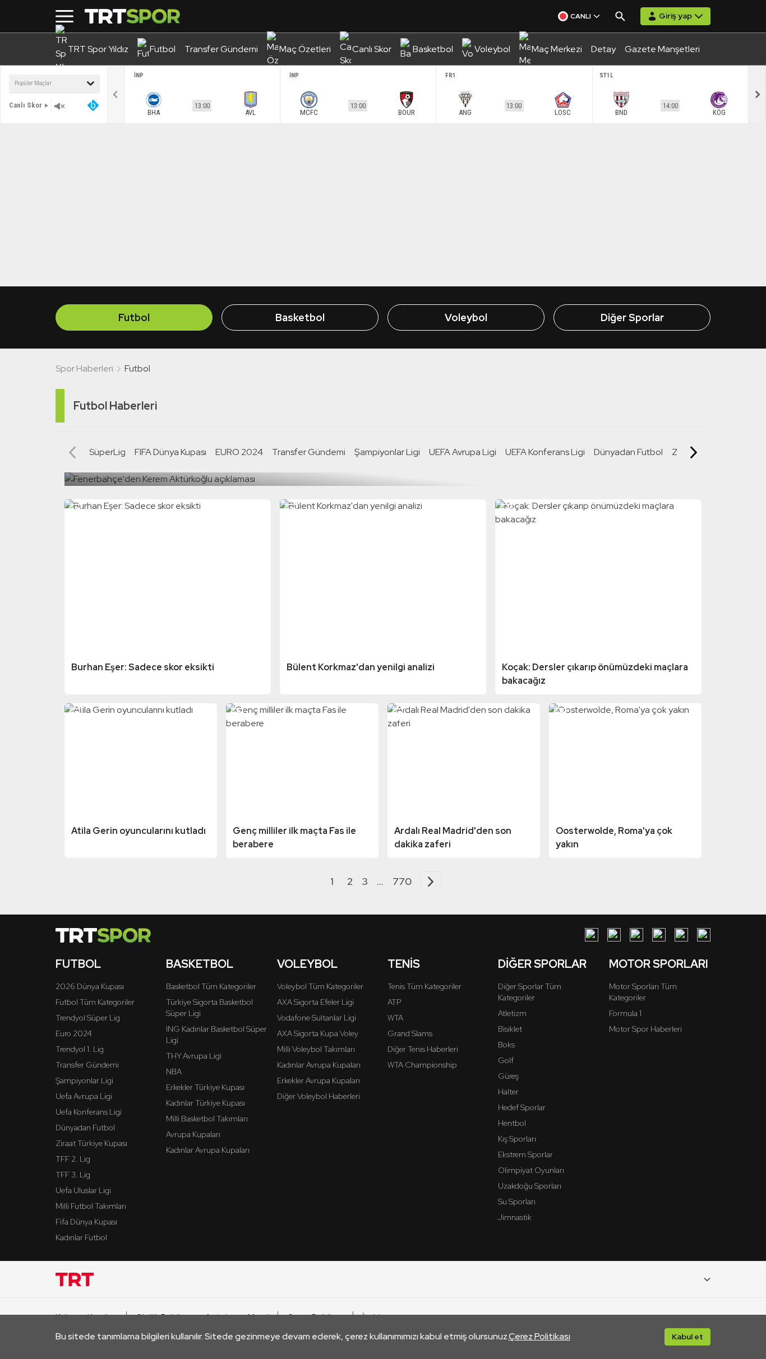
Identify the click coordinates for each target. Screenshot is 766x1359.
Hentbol (512, 1123)
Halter (508, 1092)
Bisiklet (510, 1029)
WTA (395, 1018)
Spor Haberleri (84, 368)
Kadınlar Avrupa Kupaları (208, 1150)
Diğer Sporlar (632, 317)
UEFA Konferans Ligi (545, 452)
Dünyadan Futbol (628, 452)
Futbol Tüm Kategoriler (95, 1002)
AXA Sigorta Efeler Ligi (315, 1002)
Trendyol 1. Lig (80, 1049)
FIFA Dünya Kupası (170, 452)
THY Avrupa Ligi (194, 1056)
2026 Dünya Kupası (90, 986)
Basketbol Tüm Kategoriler (211, 986)
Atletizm (512, 1013)
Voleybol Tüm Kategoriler (320, 986)
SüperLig (107, 452)
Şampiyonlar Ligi (387, 452)
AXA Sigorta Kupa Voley (317, 1033)
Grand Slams (409, 1033)
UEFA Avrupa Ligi (462, 452)
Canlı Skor (25, 105)
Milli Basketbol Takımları (207, 1119)
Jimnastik (515, 1217)
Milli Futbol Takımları (91, 1206)
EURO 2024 (239, 452)
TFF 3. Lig (73, 1175)
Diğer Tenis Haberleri (422, 1049)
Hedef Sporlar (522, 1107)
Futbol (134, 317)
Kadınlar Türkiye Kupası (205, 1103)
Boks (506, 1045)
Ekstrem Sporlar (525, 1154)
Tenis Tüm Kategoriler (424, 986)
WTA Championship (422, 1065)
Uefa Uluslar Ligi (83, 1190)
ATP (394, 1002)
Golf (506, 1060)
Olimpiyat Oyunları (531, 1170)
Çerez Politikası (539, 1336)
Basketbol (300, 317)
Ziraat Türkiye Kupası (91, 1143)
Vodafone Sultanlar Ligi (316, 1018)
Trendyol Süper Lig (88, 1018)
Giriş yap (675, 16)
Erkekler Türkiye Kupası (205, 1087)
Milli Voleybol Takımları (316, 1049)
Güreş (508, 1076)
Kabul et (687, 1337)
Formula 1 (625, 1013)
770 (402, 881)
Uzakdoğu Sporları (529, 1186)
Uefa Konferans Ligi (89, 1112)
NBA (174, 1071)
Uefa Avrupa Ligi (84, 1096)
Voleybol (466, 317)
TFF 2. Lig (73, 1159)
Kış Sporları (517, 1139)
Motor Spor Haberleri (645, 1029)
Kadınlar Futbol (81, 1237)
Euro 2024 (74, 1033)
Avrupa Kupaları (193, 1134)
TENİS (403, 964)
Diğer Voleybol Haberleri (318, 1096)
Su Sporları (517, 1201)
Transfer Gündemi (308, 452)
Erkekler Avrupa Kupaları (318, 1080)
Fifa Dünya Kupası (86, 1222)
